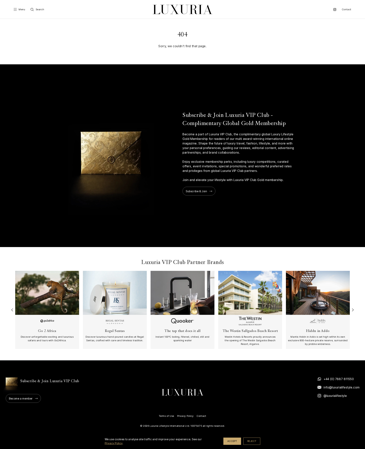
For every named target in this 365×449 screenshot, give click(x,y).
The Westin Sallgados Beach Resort (250, 331)
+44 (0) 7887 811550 (339, 379)
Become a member (21, 398)
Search (40, 9)
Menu (22, 9)
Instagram (335, 9)
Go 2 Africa (47, 331)
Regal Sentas (115, 331)
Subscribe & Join (196, 191)
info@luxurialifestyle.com (341, 387)
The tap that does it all (182, 331)
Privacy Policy (185, 416)
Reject (251, 441)
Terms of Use (166, 416)
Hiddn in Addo (318, 331)
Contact (346, 9)
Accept (232, 441)
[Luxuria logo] (182, 9)
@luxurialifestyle (335, 396)
